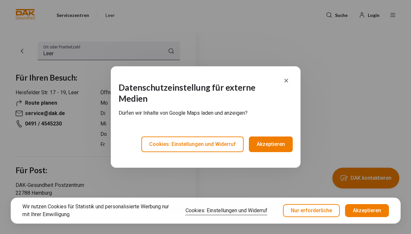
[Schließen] (286, 80)
